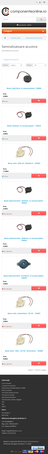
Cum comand (6, 383)
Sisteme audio (16, 38)
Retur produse (7, 390)
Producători (6, 413)
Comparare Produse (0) (11, 60)
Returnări (5, 415)
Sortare (5, 65)
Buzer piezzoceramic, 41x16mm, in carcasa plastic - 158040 (24, 277)
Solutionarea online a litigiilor (12, 400)
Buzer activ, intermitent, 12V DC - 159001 (24, 313)
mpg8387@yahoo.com (14, 431)
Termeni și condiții (8, 395)
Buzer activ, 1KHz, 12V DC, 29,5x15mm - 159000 (24, 351)
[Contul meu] (40, 2)
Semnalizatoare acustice (34, 38)
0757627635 (12, 433)
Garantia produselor (9, 397)
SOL (3, 402)
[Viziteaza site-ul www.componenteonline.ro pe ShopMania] (38, 448)
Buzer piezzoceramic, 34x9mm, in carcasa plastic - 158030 (24, 202)
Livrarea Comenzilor (9, 386)
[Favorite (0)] (44, 2)
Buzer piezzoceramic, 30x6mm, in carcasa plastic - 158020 (24, 239)
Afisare (29, 65)
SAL (3, 404)
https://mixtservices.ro (31, 441)
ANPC (4, 406)
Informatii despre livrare (10, 393)
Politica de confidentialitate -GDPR (13, 388)
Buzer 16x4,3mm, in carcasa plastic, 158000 (24, 88)
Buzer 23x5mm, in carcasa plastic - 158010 (24, 126)
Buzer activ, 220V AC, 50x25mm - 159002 (24, 163)
